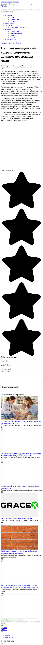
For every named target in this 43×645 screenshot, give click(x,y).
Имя (3, 361)
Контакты (9, 637)
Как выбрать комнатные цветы (12, 620)
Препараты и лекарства (18, 27)
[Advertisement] (21, 146)
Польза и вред (15, 31)
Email (3, 365)
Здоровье (8, 25)
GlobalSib (4, 6)
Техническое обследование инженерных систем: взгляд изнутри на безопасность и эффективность (19, 586)
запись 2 (4, 630)
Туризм (12, 37)
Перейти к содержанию (10, 2)
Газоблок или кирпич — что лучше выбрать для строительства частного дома (19, 552)
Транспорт (14, 35)
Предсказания (10, 39)
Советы (8, 29)
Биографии (9, 23)
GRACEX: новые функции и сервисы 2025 (17, 518)
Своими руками (16, 33)
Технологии (14, 19)
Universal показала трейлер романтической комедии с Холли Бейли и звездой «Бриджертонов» (21, 455)
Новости (8, 15)
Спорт (12, 17)
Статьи (12, 21)
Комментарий (6, 369)
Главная (8, 635)
